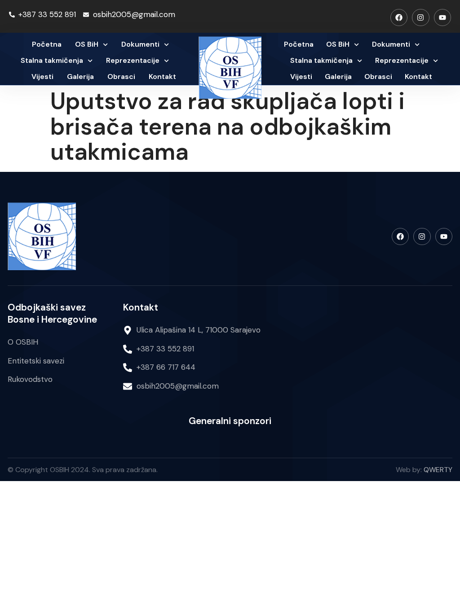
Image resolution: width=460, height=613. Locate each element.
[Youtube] (442, 17)
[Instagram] (420, 17)
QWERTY (438, 469)
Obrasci (121, 76)
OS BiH (86, 44)
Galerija (80, 76)
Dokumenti (140, 44)
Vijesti (42, 76)
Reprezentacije (132, 60)
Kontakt (162, 76)
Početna (47, 44)
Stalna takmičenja (52, 60)
